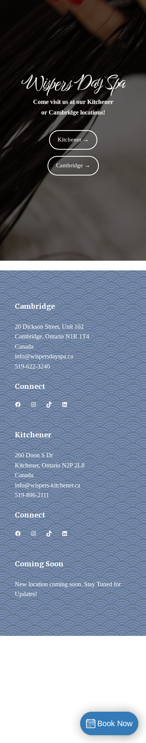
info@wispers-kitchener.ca (47, 485)
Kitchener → (73, 139)
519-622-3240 (32, 366)
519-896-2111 (32, 495)
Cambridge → (73, 165)
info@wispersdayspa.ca (44, 356)
